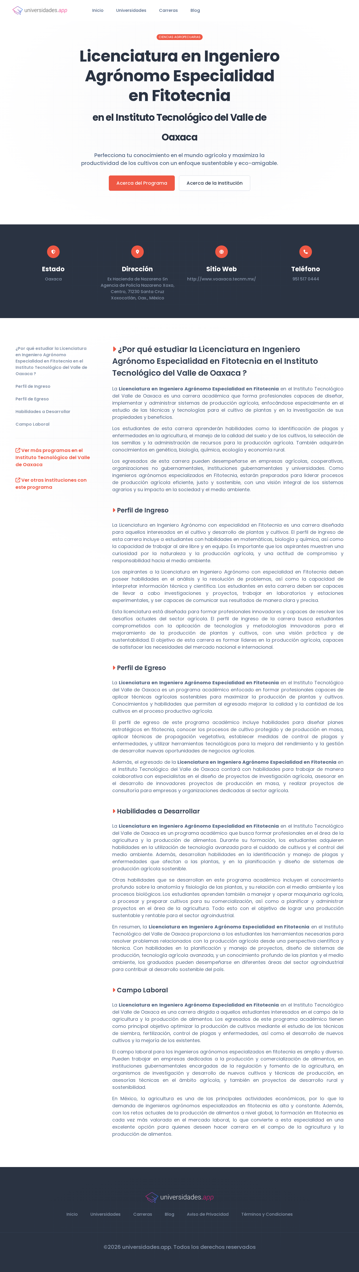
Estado (53, 269)
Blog (195, 10)
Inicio (98, 10)
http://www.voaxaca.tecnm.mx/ (221, 279)
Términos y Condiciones (267, 1214)
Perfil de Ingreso (33, 386)
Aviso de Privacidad (208, 1214)
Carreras (168, 10)
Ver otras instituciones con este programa (51, 483)
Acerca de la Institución (215, 183)
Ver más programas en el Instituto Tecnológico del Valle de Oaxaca (53, 457)
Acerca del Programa (141, 183)
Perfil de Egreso (32, 399)
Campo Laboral (32, 424)
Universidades (131, 10)
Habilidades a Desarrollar (43, 412)
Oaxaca (53, 279)
